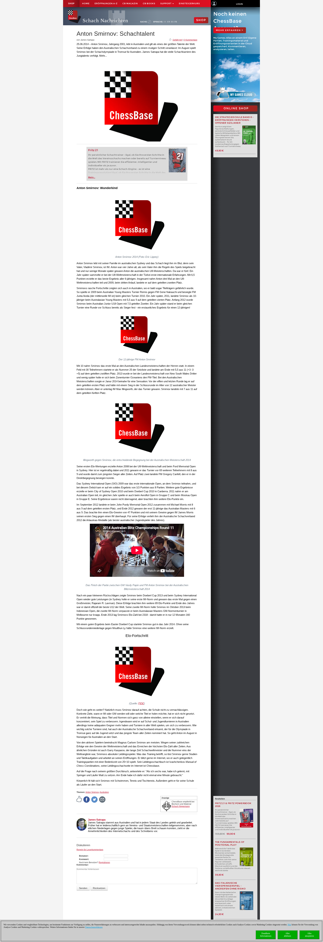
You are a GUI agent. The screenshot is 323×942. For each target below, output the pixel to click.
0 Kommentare (190, 40)
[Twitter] (94, 799)
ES (172, 22)
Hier (289, 924)
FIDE (141, 703)
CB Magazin (130, 3)
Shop (71, 3)
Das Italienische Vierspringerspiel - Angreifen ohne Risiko (230, 886)
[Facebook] (86, 799)
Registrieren (104, 862)
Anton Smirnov (92, 792)
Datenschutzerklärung (93, 927)
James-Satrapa (96, 819)
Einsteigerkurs (189, 3)
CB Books (149, 3)
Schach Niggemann (181, 806)
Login (239, 4)
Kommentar (82, 865)
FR (175, 22)
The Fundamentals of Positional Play (229, 843)
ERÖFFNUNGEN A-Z (106, 3)
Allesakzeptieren (309, 934)
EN (168, 22)
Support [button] (166, 3)
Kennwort (83, 859)
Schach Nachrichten (105, 20)
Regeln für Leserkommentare (90, 850)
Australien (104, 792)
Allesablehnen (287, 934)
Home (85, 3)
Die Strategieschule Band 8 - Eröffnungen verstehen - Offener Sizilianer (234, 120)
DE (165, 22)
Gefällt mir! (177, 40)
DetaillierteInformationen (265, 934)
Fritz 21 (93, 150)
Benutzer (83, 856)
